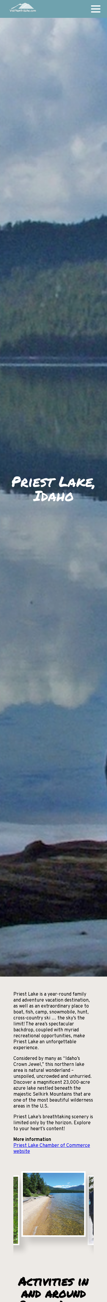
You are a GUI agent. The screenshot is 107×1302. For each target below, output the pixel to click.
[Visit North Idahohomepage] (22, 9)
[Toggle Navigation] (95, 9)
